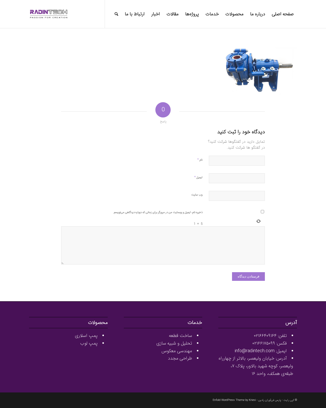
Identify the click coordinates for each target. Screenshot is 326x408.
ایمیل (198, 177)
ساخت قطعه (180, 335)
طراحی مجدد (180, 358)
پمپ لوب (89, 343)
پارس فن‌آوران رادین (269, 400)
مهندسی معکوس (176, 350)
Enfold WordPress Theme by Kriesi (234, 400)
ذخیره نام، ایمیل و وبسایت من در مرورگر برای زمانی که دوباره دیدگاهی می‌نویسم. (157, 212)
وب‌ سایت (196, 195)
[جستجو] (116, 14)
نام (199, 159)
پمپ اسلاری (86, 335)
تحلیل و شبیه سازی (174, 343)
